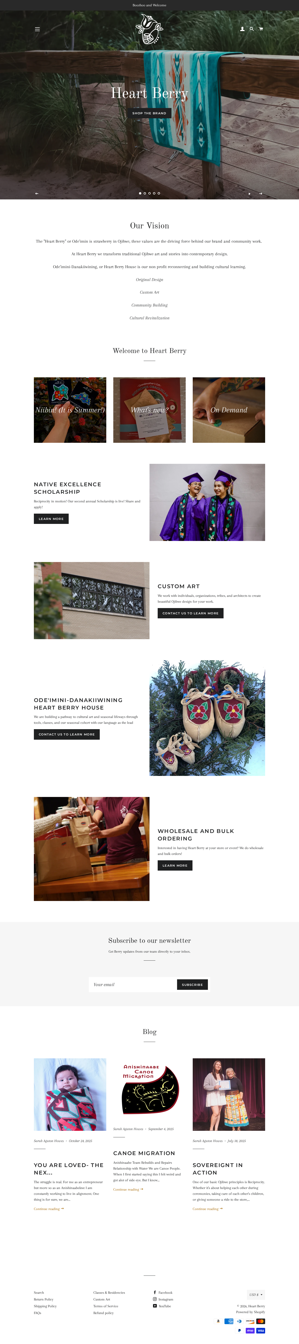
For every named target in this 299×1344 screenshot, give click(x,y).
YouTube (164, 1306)
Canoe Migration (144, 1153)
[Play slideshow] (249, 193)
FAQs (37, 1313)
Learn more (51, 519)
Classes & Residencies (109, 1292)
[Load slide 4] (154, 193)
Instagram (165, 1299)
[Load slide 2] (144, 193)
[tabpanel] (149, 99)
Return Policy (43, 1299)
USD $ (253, 1295)
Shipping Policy (45, 1306)
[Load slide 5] (159, 193)
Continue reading (47, 1209)
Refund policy (103, 1313)
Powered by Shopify (250, 1312)
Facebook (165, 1292)
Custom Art (101, 1299)
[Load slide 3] (149, 193)
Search (39, 1292)
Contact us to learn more (191, 613)
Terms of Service (105, 1306)
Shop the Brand (149, 113)
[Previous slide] (37, 193)
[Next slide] (261, 193)
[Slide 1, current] (140, 193)
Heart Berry (256, 1306)
